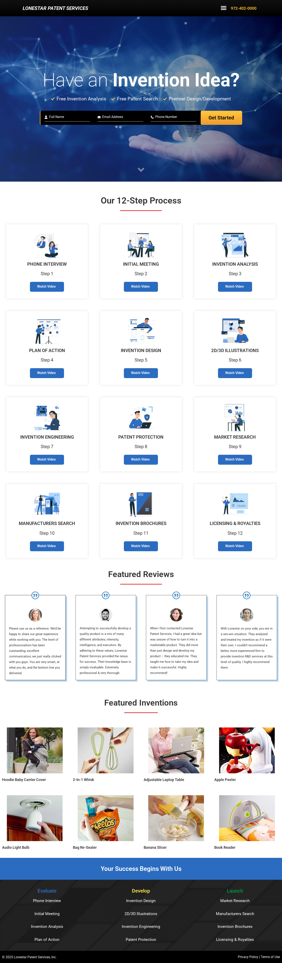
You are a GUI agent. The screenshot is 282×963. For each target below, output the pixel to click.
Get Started (221, 118)
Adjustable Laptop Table (164, 779)
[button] (223, 8)
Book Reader (224, 847)
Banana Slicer (155, 847)
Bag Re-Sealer (85, 847)
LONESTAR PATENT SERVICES (55, 8)
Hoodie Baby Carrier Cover (24, 779)
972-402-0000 (243, 8)
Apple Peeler (225, 779)
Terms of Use (270, 957)
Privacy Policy (248, 957)
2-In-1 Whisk (83, 779)
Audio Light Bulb (15, 847)
